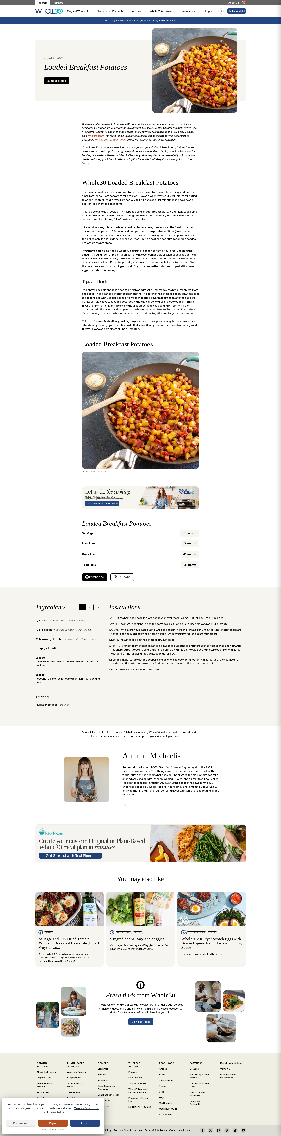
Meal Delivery (135, 1077)
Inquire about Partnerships (196, 1102)
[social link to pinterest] (227, 1130)
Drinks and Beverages (108, 1095)
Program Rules (44, 1077)
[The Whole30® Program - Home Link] (49, 11)
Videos (162, 1086)
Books (162, 1074)
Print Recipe (96, 576)
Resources (188, 11)
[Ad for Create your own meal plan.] (140, 843)
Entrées (102, 1074)
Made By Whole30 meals (140, 1106)
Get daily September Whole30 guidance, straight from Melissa (140, 20)
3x (98, 607)
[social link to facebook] (202, 1130)
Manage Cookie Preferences (228, 1076)
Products (133, 1072)
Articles (163, 1068)
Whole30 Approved (161, 11)
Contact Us (226, 1068)
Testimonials (43, 1092)
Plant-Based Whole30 (109, 11)
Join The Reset (141, 1021)
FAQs (161, 1097)
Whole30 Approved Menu (199, 1085)
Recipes (136, 11)
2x (90, 607)
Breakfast (103, 1068)
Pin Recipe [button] (124, 576)
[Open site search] (221, 11)
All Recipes (103, 1106)
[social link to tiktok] (235, 1130)
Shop (206, 11)
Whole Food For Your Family (110, 139)
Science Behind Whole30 (44, 1085)
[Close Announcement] (276, 20)
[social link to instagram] (125, 805)
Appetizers (103, 1080)
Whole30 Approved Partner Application (138, 1091)
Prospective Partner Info (138, 1099)
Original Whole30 (77, 11)
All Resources (166, 1114)
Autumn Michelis (103, 471)
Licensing (194, 1068)
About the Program (46, 1072)
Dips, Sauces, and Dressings (106, 1087)
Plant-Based (104, 1100)
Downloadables (166, 1080)
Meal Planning (165, 1103)
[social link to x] (210, 1130)
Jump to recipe (56, 80)
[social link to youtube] (243, 1130)
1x (82, 607)
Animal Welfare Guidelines (197, 1094)
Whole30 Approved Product (199, 1076)
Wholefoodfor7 (96, 135)
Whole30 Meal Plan (137, 1083)
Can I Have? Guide (168, 1109)
